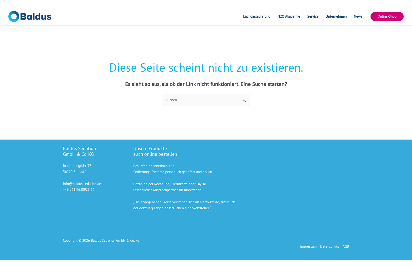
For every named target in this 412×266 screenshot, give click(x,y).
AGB (346, 246)
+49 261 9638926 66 (78, 189)
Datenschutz (329, 246)
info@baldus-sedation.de (82, 183)
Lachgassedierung (256, 16)
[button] (387, 16)
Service (313, 16)
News (358, 16)
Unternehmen (336, 16)
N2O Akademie (289, 16)
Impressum (308, 246)
